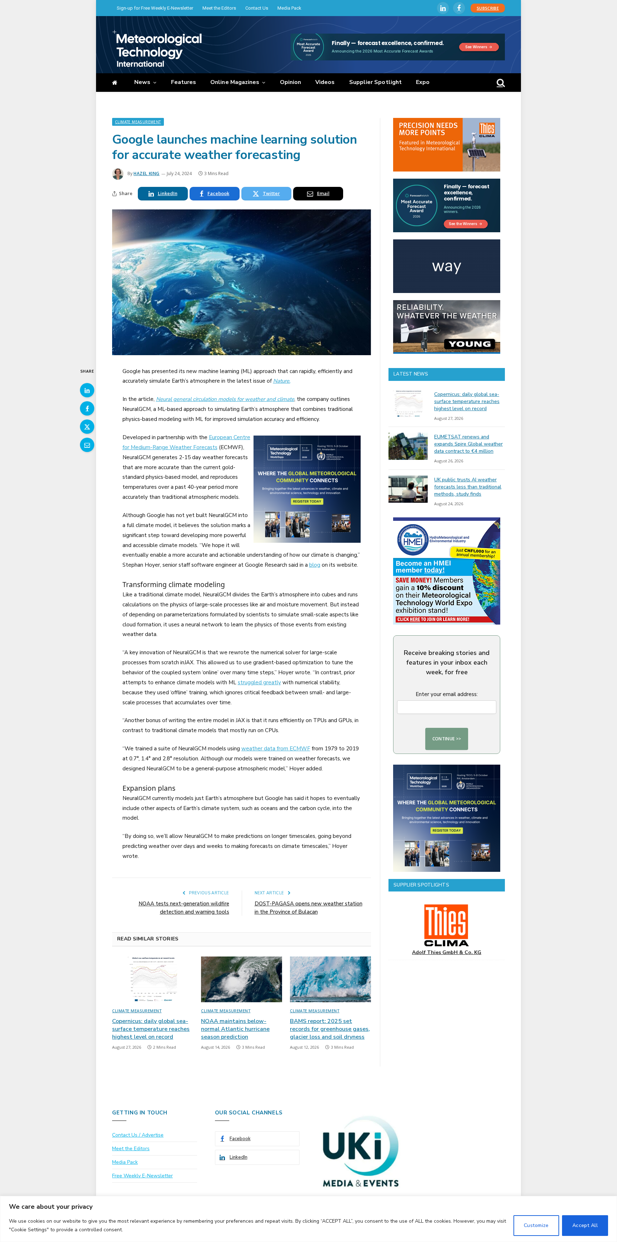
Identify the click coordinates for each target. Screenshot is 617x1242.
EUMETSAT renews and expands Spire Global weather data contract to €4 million (468, 443)
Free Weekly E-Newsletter (142, 1175)
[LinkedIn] (87, 390)
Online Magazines (234, 82)
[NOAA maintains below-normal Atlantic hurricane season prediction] (241, 979)
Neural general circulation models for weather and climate (225, 399)
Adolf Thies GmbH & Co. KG (446, 952)
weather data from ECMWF (275, 748)
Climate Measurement (138, 121)
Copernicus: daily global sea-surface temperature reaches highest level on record (151, 1029)
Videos (325, 82)
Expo (423, 82)
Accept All (585, 1225)
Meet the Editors (219, 8)
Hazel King (147, 173)
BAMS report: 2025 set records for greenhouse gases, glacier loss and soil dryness (330, 1029)
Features (183, 82)
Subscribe (488, 8)
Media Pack (289, 8)
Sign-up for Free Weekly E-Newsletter (155, 8)
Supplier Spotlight (375, 82)
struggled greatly (259, 682)
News (142, 82)
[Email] (87, 445)
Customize (536, 1225)
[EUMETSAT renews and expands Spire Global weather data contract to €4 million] (408, 446)
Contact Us (256, 8)
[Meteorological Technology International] (157, 48)
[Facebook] (87, 408)
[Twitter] (87, 426)
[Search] (500, 83)
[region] (308, 1219)
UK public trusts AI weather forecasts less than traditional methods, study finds (467, 486)
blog (314, 564)
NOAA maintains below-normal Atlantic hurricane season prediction (235, 1029)
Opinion (290, 82)
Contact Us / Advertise (138, 1135)
